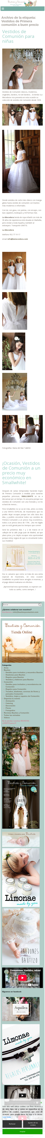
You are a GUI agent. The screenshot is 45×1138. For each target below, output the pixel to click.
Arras (6, 668)
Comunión (8, 682)
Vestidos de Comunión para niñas (18, 36)
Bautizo (7, 670)
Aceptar (22, 1131)
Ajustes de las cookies (33, 1124)
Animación (10, 701)
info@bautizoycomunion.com (25, 612)
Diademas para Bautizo (15, 675)
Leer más (6, 1117)
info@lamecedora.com (18, 239)
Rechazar (12, 1124)
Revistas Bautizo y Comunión (16, 713)
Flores (8, 708)
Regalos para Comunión (16, 689)
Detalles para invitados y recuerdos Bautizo (24, 672)
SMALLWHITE (27, 496)
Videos (7, 718)
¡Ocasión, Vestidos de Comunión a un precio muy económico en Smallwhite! (21, 472)
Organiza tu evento (12, 699)
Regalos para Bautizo (15, 677)
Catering (9, 703)
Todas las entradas (12, 715)
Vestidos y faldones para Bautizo (20, 680)
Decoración (10, 706)
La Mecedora (8, 230)
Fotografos (10, 710)
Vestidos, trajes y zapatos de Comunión (23, 696)
